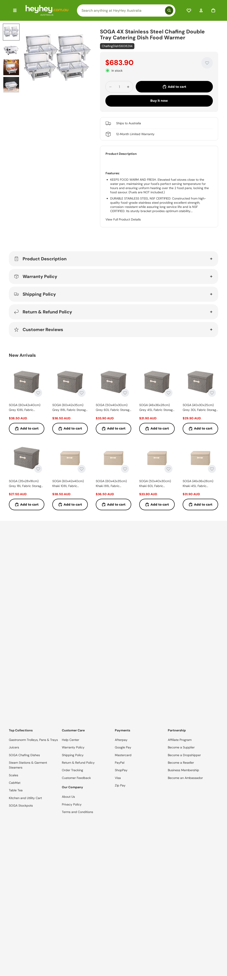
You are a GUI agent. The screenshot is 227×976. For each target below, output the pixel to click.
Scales (13, 775)
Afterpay (121, 740)
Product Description (45, 259)
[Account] (201, 10)
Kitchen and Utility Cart (25, 798)
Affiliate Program (180, 740)
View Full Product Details (123, 219)
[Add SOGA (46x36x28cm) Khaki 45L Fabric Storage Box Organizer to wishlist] (212, 469)
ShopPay (121, 770)
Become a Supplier (181, 747)
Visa (118, 778)
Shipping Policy (39, 294)
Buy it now (159, 101)
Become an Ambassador (185, 778)
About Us (68, 797)
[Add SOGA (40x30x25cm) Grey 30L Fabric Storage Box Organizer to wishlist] (212, 393)
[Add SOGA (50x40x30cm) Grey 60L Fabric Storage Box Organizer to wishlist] (125, 393)
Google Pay (123, 747)
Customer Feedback (76, 778)
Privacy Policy (72, 804)
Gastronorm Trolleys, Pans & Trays (33, 740)
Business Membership (183, 770)
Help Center (70, 740)
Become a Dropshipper (184, 755)
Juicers (14, 747)
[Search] (126, 10)
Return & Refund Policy (47, 312)
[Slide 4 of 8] (11, 85)
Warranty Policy (40, 276)
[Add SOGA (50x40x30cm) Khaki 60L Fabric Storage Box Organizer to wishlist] (168, 469)
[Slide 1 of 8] (11, 32)
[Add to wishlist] (207, 63)
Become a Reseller (181, 763)
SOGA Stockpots (21, 805)
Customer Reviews (43, 329)
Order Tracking (72, 770)
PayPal (119, 763)
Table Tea (16, 790)
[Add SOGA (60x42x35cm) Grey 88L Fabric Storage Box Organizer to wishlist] (82, 393)
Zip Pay (120, 785)
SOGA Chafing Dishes (24, 755)
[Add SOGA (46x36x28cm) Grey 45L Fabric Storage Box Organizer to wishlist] (168, 393)
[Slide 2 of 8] (11, 50)
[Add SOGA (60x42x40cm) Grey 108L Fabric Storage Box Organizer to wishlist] (38, 393)
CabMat (14, 783)
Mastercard (123, 755)
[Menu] (15, 10)
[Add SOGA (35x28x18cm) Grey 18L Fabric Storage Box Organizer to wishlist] (38, 469)
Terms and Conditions (77, 812)
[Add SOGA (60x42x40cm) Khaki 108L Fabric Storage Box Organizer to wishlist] (82, 469)
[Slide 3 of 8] (11, 67)
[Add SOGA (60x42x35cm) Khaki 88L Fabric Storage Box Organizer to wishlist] (125, 469)
